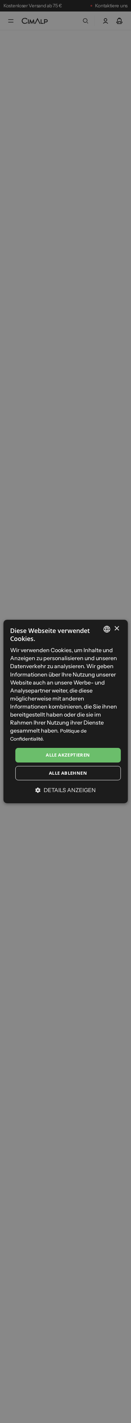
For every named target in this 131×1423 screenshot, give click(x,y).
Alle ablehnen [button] (68, 773)
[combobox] (106, 629)
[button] (65, 790)
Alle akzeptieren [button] (68, 755)
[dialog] (65, 712)
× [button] (116, 628)
